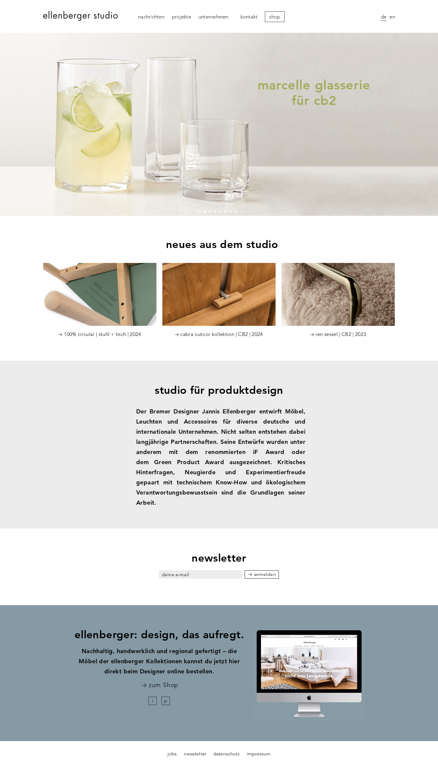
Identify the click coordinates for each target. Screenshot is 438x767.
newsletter (195, 754)
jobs (172, 754)
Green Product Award (189, 462)
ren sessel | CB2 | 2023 (341, 334)
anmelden (265, 574)
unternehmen (213, 17)
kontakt (249, 17)
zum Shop (163, 685)
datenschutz (226, 754)
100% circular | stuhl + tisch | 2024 (102, 334)
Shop (274, 17)
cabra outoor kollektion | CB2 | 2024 (221, 334)
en (392, 17)
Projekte (181, 17)
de (384, 17)
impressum (259, 754)
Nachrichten (151, 17)
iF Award (269, 451)
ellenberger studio (80, 16)
